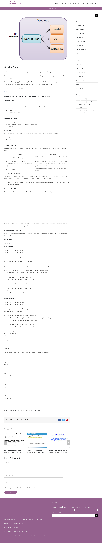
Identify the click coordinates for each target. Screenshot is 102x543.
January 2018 (80, 68)
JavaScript (79, 104)
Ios (88, 101)
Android (79, 99)
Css (88, 99)
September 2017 (81, 76)
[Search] (95, 3)
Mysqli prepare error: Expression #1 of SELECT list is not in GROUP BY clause (25, 535)
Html (78, 101)
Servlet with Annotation (11, 450)
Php (85, 107)
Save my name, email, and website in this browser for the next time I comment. (28, 488)
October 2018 (80, 53)
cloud (84, 99)
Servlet (32, 410)
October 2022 (81, 33)
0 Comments (38, 410)
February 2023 (81, 25)
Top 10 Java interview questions (14, 527)
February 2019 (81, 41)
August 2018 (80, 57)
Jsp (85, 104)
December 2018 (81, 49)
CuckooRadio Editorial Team (12, 410)
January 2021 (80, 37)
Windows (85, 113)
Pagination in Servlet (55, 450)
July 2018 (79, 61)
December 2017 (81, 72)
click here (8, 243)
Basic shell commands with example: (15, 523)
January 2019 (80, 45)
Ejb (92, 99)
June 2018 (80, 65)
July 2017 (79, 84)
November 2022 (81, 29)
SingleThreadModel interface (36, 450)
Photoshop (79, 107)
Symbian (79, 113)
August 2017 (80, 80)
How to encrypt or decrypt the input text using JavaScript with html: (24, 519)
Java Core (93, 101)
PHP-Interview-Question (83, 110)
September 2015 (81, 88)
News (89, 104)
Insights (84, 101)
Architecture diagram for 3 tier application (16, 531)
